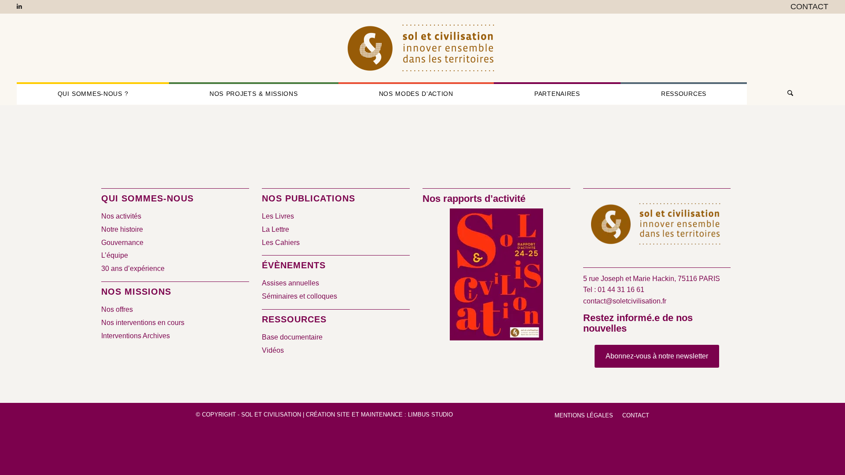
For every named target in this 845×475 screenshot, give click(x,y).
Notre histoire (122, 229)
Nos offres (117, 309)
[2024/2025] (496, 276)
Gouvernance (122, 242)
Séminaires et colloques (299, 296)
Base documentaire (292, 337)
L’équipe (114, 255)
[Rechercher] (787, 94)
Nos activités (121, 216)
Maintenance (382, 414)
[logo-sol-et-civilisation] (422, 48)
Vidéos (273, 350)
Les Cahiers (281, 242)
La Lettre (275, 229)
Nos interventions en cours (142, 322)
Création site (328, 414)
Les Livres (278, 216)
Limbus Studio (430, 414)
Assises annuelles (290, 283)
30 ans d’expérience (133, 268)
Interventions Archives (135, 336)
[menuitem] (807, 7)
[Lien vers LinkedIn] (19, 6)
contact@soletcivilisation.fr (624, 301)
